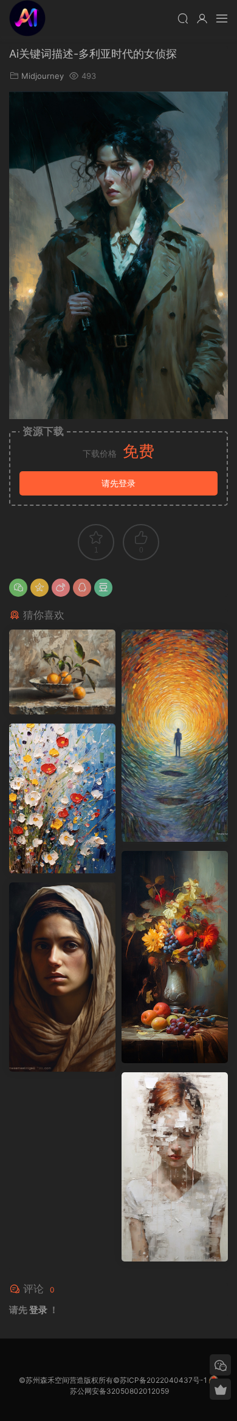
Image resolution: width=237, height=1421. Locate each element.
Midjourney (42, 76)
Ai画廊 (27, 18)
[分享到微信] (18, 588)
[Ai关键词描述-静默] (175, 1166)
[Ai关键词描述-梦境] (175, 736)
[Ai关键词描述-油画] (62, 672)
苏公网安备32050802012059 (119, 1391)
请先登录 (118, 483)
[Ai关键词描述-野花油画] (62, 798)
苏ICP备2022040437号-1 (163, 1380)
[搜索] (183, 18)
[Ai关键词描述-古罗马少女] (62, 977)
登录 (38, 1309)
